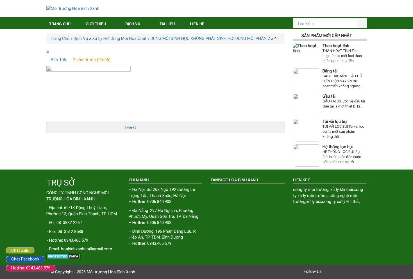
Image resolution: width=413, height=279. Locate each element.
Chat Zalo (20, 250)
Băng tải (330, 71)
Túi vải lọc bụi (335, 121)
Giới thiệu (96, 23)
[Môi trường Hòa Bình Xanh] (206, 9)
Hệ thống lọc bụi (338, 146)
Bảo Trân (59, 59)
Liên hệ (197, 23)
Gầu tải (329, 96)
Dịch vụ (132, 23)
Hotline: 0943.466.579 (30, 268)
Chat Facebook (25, 259)
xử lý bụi (313, 201)
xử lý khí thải (341, 189)
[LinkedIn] (358, 271)
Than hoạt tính (336, 45)
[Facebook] (327, 271)
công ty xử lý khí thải (340, 201)
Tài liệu (167, 23)
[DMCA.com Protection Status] (83, 256)
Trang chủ (60, 23)
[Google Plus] (343, 271)
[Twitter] (335, 271)
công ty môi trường (310, 189)
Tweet (130, 127)
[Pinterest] (351, 271)
